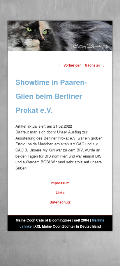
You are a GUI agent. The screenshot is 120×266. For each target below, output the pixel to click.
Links (60, 192)
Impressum (60, 182)
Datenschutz (60, 202)
